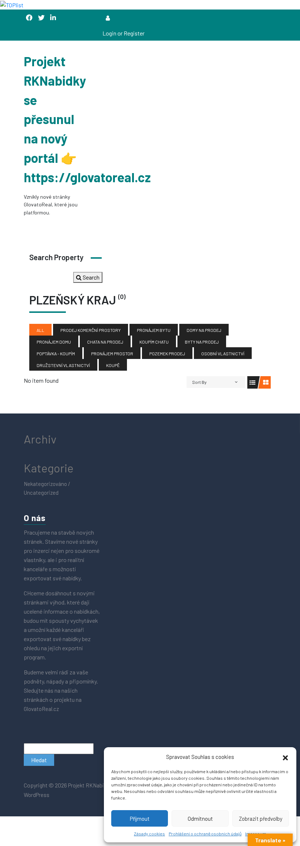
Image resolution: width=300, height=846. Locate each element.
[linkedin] (53, 18)
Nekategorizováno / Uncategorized (47, 488)
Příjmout (140, 818)
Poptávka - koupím (56, 353)
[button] (285, 756)
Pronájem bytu (153, 330)
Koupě (113, 365)
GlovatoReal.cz (42, 708)
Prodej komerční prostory (90, 330)
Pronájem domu (54, 341)
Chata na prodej (105, 341)
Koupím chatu (154, 341)
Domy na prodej (204, 330)
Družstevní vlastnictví (63, 365)
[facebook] (29, 18)
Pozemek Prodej (167, 353)
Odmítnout (200, 818)
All (40, 330)
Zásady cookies (149, 833)
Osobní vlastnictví (222, 353)
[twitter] (41, 18)
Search (91, 277)
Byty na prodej (202, 341)
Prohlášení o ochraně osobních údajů (205, 833)
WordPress (36, 794)
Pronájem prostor (112, 353)
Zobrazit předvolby (260, 818)
